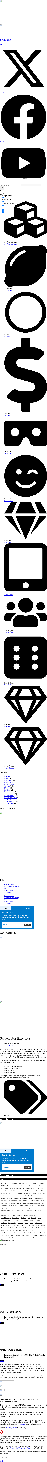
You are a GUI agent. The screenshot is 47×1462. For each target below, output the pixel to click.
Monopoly (25, 1230)
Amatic (26, 1215)
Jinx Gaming (4, 1200)
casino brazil (36, 1190)
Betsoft (8, 1185)
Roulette (7, 790)
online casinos (38, 1220)
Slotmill (28, 1235)
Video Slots (8, 801)
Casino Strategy (11, 1227)
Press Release (16, 1225)
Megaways (19, 1215)
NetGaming (35, 1235)
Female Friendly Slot (6, 1225)
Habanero (26, 1213)
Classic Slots (8, 782)
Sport (42, 1205)
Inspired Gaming (23, 1205)
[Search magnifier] (2, 188)
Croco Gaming (28, 1210)
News (6, 788)
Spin (2, 1237)
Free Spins (27, 1237)
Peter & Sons (34, 1195)
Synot (13, 1210)
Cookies (29, 1448)
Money (2, 1230)
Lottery (32, 1230)
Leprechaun (27, 1193)
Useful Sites (8, 890)
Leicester (11, 1237)
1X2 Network (17, 1198)
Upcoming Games (10, 798)
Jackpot (7, 786)
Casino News (9, 884)
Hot (37, 1208)
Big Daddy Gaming (41, 1227)
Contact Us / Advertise (17, 1448)
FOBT (2, 1203)
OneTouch (23, 1218)
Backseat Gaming (35, 1237)
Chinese (13, 1235)
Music (44, 1193)
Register (27, 925)
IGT (42, 1190)
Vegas (39, 1218)
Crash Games (9, 784)
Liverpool (28, 1183)
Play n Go (33, 1218)
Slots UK (13, 1215)
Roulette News (28, 1185)
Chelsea (20, 1213)
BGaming (18, 1227)
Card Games (31, 1225)
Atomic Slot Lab (33, 1215)
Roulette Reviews (26, 1190)
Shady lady (18, 1230)
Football (34, 1193)
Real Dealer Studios (14, 1208)
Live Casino (4, 1223)
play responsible (11, 1428)
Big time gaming (16, 1195)
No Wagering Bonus (15, 1188)
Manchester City (5, 1215)
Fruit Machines (10, 1230)
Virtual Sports (9, 803)
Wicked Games (4, 1183)
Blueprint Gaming (21, 1203)
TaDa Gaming (13, 1183)
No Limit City (38, 1223)
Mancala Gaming (25, 1208)
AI (29, 1218)
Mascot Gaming (5, 1188)
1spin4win (9, 1198)
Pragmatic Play (12, 1223)
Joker (43, 1203)
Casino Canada (25, 1195)
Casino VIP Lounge (6, 1218)
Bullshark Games (13, 1205)
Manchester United (5, 1210)
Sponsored (21, 1183)
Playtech (3, 1227)
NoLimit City (33, 1232)
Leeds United (20, 1210)
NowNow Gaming (5, 1195)
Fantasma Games (38, 1185)
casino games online (6, 1220)
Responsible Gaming (11, 886)
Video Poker (8, 800)
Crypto (41, 1195)
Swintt (26, 1223)
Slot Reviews (16, 1220)
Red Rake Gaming (38, 1198)
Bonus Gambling (18, 1193)
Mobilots (3, 1185)
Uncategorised (9, 796)
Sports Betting (15, 1218)
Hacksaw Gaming (5, 1190)
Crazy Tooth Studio (34, 1200)
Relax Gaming (24, 1220)
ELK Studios (4, 1205)
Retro (42, 1188)
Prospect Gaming (13, 1200)
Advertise (7, 892)
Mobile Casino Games (38, 1183)
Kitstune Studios (5, 1235)
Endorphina (13, 1213)
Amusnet (26, 1232)
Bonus (42, 1200)
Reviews (19, 1190)
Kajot (39, 1193)
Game (6, 1115)
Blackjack (7, 780)
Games (31, 1220)
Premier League (5, 1213)
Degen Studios (19, 1237)
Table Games (8, 794)
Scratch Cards (9, 792)
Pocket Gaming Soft (34, 1205)
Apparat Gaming (20, 1235)
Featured (3, 1198)
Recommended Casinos (6, 1193)
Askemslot (20, 1223)
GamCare (21, 1424)
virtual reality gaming (17, 1185)
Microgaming (37, 1210)
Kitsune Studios (23, 1200)
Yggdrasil (25, 1227)
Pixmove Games (18, 1232)
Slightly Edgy (4, 1208)
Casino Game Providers (6, 1232)
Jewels (31, 1223)
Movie (33, 1208)
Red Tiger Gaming (10, 1203)
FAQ (6, 888)
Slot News (32, 1227)
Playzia (30, 1198)
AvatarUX (43, 1225)
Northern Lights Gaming (33, 1203)
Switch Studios (42, 1232)
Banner (6, 778)
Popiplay (24, 1198)
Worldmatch (43, 1235)
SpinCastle (5, 39)
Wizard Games (26, 1188)
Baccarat (7, 776)
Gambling (23, 1225)
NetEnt (13, 1190)
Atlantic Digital (35, 1188)
